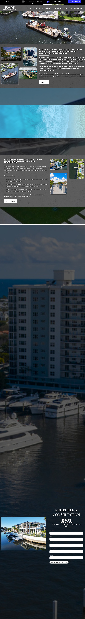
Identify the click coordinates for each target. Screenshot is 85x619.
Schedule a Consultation (59, 565)
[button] (38, 137)
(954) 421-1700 (58, 1)
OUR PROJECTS (58, 8)
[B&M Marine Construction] (10, 9)
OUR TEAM (68, 8)
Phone (51, 546)
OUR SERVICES (46, 8)
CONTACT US (78, 8)
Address (52, 552)
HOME (29, 8)
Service (51, 558)
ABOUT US (36, 8)
